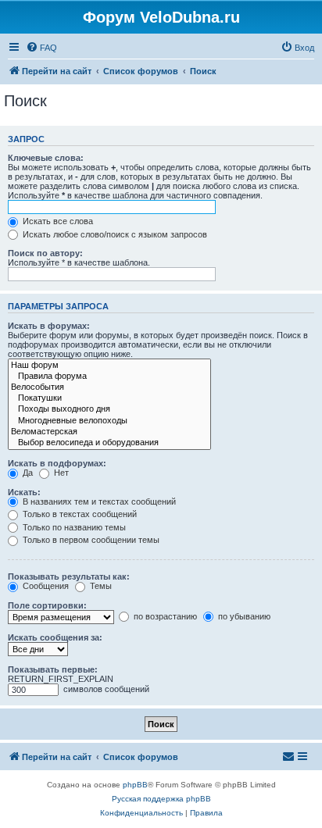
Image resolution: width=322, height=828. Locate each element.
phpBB (135, 784)
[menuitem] (41, 47)
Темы (100, 586)
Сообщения (44, 586)
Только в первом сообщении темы (89, 539)
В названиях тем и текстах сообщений (98, 501)
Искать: (24, 492)
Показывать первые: (53, 669)
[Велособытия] (109, 387)
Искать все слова (56, 221)
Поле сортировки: (47, 605)
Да (26, 472)
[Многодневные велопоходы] (109, 421)
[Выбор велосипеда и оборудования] (109, 442)
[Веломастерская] (109, 431)
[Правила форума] (109, 376)
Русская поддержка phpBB (161, 798)
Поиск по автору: (45, 253)
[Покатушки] (109, 398)
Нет (60, 472)
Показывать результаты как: (69, 576)
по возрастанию (164, 616)
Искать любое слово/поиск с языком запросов (113, 234)
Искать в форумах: (49, 325)
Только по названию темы (73, 527)
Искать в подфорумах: (57, 463)
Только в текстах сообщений (78, 514)
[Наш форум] (109, 365)
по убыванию (243, 616)
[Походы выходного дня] (109, 409)
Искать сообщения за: (55, 637)
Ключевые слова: (46, 157)
